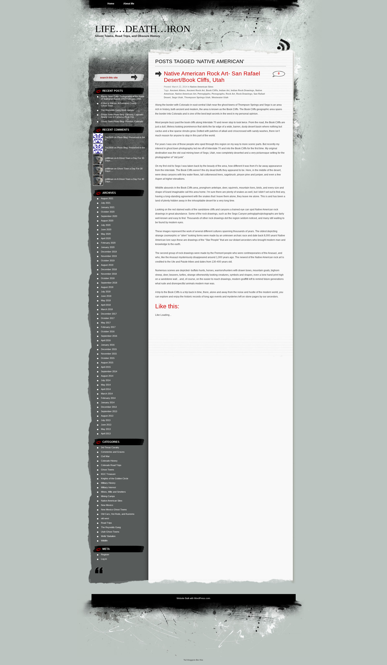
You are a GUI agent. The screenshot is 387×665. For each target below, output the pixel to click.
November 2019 (109, 256)
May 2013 (106, 429)
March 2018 (107, 309)
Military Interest (108, 487)
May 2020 (106, 234)
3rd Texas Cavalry (110, 447)
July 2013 (105, 420)
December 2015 (109, 349)
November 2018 (109, 274)
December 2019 (109, 251)
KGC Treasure (108, 474)
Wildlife (104, 540)
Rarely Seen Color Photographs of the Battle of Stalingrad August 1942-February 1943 (122, 97)
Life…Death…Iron (142, 28)
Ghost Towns (107, 469)
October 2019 (107, 260)
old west (105, 518)
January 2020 (107, 247)
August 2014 (107, 376)
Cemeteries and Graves (113, 452)
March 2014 (107, 393)
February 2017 (108, 327)
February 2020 (108, 243)
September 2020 (109, 216)
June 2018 (106, 296)
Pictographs (218, 94)
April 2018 (106, 305)
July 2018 (105, 291)
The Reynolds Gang (111, 527)
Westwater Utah (220, 97)
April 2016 (106, 340)
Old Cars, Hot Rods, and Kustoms (117, 514)
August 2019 (107, 265)
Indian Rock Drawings (242, 90)
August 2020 (107, 220)
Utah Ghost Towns (110, 532)
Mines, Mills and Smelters (113, 492)
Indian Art (224, 90)
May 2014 (106, 385)
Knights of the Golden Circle (114, 478)
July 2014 (105, 380)
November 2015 (109, 353)
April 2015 (106, 367)
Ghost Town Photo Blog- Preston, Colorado (122, 121)
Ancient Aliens (177, 90)
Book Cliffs (212, 90)
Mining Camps (108, 496)
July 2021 (105, 203)
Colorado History (109, 461)
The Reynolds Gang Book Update (117, 110)
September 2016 (109, 336)
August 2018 (107, 287)
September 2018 (109, 282)
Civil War (105, 456)
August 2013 (107, 416)
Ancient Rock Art (196, 90)
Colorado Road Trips (111, 465)
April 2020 (106, 238)
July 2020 (105, 225)
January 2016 (107, 345)
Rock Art (230, 94)
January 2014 (107, 402)
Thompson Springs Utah (197, 97)
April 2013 (106, 433)
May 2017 (106, 322)
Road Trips (106, 523)
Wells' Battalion (108, 536)
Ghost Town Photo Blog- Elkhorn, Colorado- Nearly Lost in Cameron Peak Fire (122, 115)
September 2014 (109, 371)
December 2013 (109, 407)
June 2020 (106, 229)
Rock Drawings (244, 94)
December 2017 (109, 314)
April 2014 (106, 389)
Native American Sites (111, 500)
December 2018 (109, 269)
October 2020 (107, 212)
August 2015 (107, 362)
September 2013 (109, 411)
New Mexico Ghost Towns (114, 509)
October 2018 (107, 278)
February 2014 (108, 398)
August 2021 (107, 198)
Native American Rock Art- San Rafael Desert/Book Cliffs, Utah (212, 76)
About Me (128, 3)
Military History (108, 483)
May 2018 (106, 300)
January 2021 (107, 207)
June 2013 (106, 424)
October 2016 (107, 331)
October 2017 (107, 318)
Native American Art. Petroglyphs (192, 94)
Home (110, 3)
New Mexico (107, 505)
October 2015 (107, 358)
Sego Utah (177, 97)
